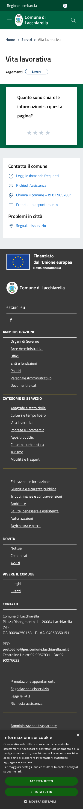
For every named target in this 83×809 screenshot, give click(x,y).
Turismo (17, 452)
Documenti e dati (24, 385)
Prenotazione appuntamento (33, 681)
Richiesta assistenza (26, 703)
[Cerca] (73, 20)
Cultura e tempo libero (28, 415)
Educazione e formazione (30, 481)
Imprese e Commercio (27, 430)
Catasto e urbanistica (27, 444)
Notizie (16, 548)
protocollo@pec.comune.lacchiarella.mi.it (36, 649)
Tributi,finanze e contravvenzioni (36, 496)
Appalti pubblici (23, 437)
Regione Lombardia (22, 5)
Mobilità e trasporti (26, 459)
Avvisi (15, 563)
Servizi (26, 39)
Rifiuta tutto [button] (41, 792)
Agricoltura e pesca (26, 525)
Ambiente (18, 503)
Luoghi (16, 583)
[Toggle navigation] (9, 20)
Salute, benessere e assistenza (35, 511)
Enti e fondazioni (24, 363)
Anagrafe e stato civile (28, 408)
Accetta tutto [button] (41, 781)
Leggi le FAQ (20, 696)
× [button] (78, 735)
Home (10, 39)
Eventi (16, 591)
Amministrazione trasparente (34, 725)
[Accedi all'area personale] (65, 5)
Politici (16, 370)
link (19, 771)
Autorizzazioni (22, 518)
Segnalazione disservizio (30, 688)
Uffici (15, 356)
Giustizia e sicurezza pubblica (33, 489)
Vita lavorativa (22, 422)
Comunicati (19, 555)
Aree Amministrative (27, 348)
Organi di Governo (25, 341)
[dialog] (41, 769)
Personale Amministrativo (31, 378)
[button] (41, 801)
